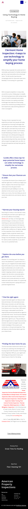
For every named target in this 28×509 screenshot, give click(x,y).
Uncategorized (14, 11)
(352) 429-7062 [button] (16, 495)
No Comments (14, 22)
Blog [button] (2, 494)
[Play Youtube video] (14, 371)
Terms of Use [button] (4, 498)
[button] (25, 2)
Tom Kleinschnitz (10, 20)
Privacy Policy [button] (4, 497)
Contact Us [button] (3, 495)
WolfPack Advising (21, 505)
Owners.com (5, 219)
